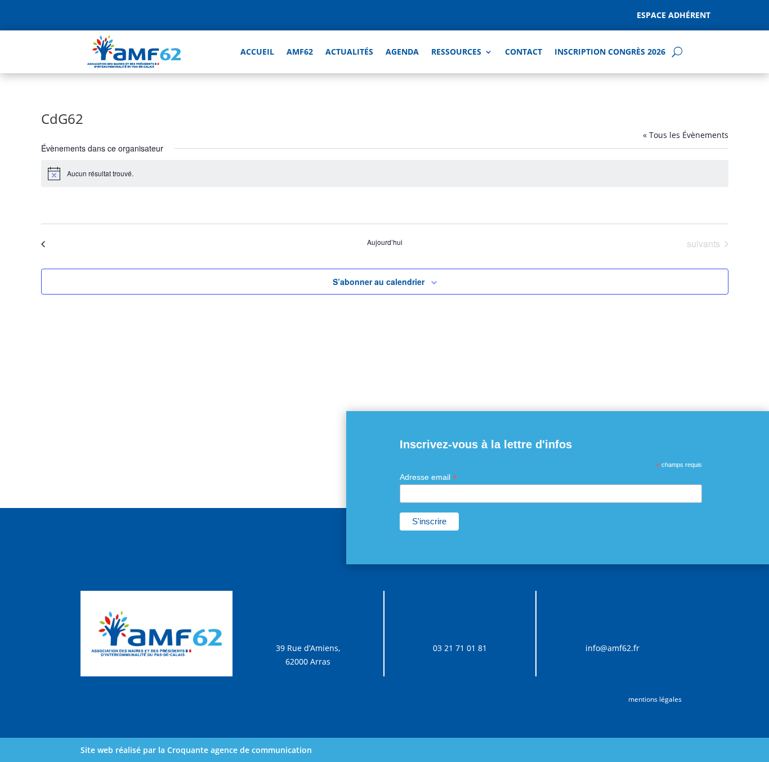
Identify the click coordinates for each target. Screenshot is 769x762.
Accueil (257, 51)
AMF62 (300, 51)
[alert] (384, 173)
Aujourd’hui (385, 242)
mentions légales (655, 699)
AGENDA (402, 51)
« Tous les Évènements (685, 135)
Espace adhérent (673, 15)
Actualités (349, 51)
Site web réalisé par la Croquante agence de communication (196, 750)
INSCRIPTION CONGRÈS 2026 (610, 51)
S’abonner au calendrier (378, 281)
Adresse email (428, 477)
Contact (523, 51)
